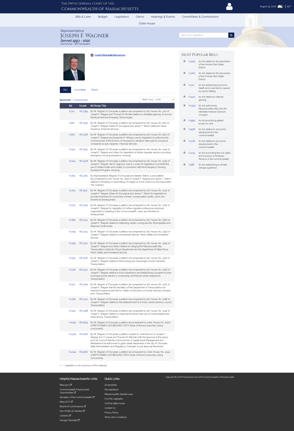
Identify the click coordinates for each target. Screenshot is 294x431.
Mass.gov (65, 385)
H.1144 (72, 149)
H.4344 (73, 352)
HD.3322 (83, 299)
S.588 (192, 164)
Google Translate (68, 420)
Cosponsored (80, 100)
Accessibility (111, 385)
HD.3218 (83, 258)
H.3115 (72, 258)
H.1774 (72, 190)
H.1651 (72, 176)
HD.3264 (83, 284)
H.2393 (192, 105)
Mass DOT (65, 402)
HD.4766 (83, 334)
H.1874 (72, 220)
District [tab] (94, 90)
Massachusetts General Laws (119, 394)
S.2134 (192, 153)
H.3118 (72, 299)
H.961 (72, 123)
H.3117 (72, 284)
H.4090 (73, 322)
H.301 (72, 111)
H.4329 (73, 334)
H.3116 (72, 269)
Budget (102, 16)
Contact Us (110, 408)
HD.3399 (83, 111)
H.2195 (72, 243)
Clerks (140, 16)
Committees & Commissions (200, 16)
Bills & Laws (83, 16)
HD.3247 (83, 269)
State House (147, 23)
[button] (184, 61)
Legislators (121, 16)
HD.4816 (83, 352)
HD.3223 (83, 220)
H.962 (72, 134)
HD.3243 (83, 231)
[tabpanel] (117, 233)
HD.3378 (83, 134)
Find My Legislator (114, 399)
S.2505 (192, 61)
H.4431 (192, 97)
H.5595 (192, 120)
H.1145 (72, 161)
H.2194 (72, 231)
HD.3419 (83, 149)
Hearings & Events (163, 16)
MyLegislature (112, 389)
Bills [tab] (65, 90)
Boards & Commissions (72, 406)
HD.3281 (83, 176)
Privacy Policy (111, 412)
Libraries (64, 415)
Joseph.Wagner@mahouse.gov (109, 55)
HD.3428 (83, 161)
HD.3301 (83, 243)
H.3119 (72, 311)
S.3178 (192, 141)
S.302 (192, 85)
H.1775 (72, 205)
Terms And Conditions (116, 417)
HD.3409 (83, 205)
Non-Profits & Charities (71, 411)
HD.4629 (83, 322)
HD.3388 (83, 311)
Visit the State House (115, 403)
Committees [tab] (80, 90)
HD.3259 (83, 123)
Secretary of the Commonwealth (76, 397)
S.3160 (192, 73)
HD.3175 (83, 190)
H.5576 (192, 129)
